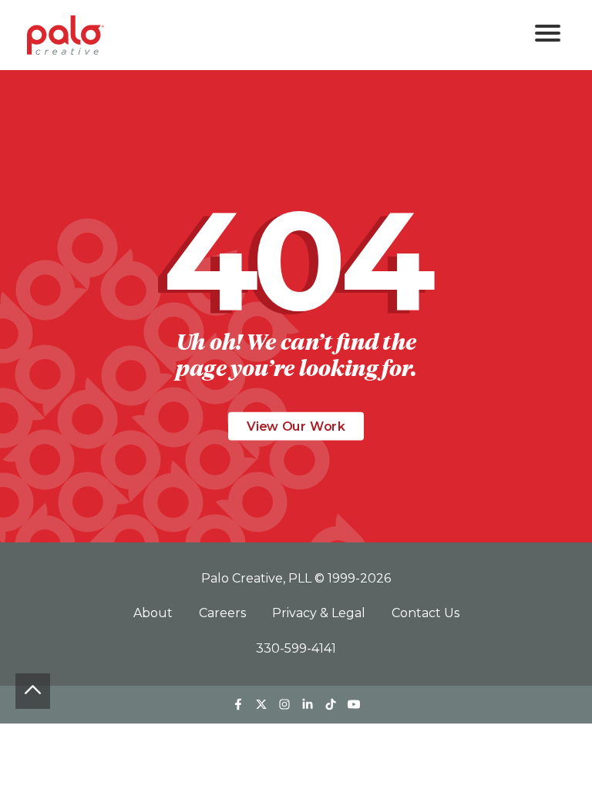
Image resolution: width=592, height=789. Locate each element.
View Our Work (296, 426)
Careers (224, 613)
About (154, 613)
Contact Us (425, 613)
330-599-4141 (296, 648)
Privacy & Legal (320, 613)
